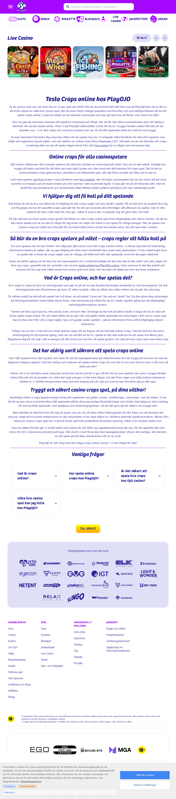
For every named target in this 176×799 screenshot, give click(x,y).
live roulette (87, 179)
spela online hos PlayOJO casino (99, 265)
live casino (101, 145)
